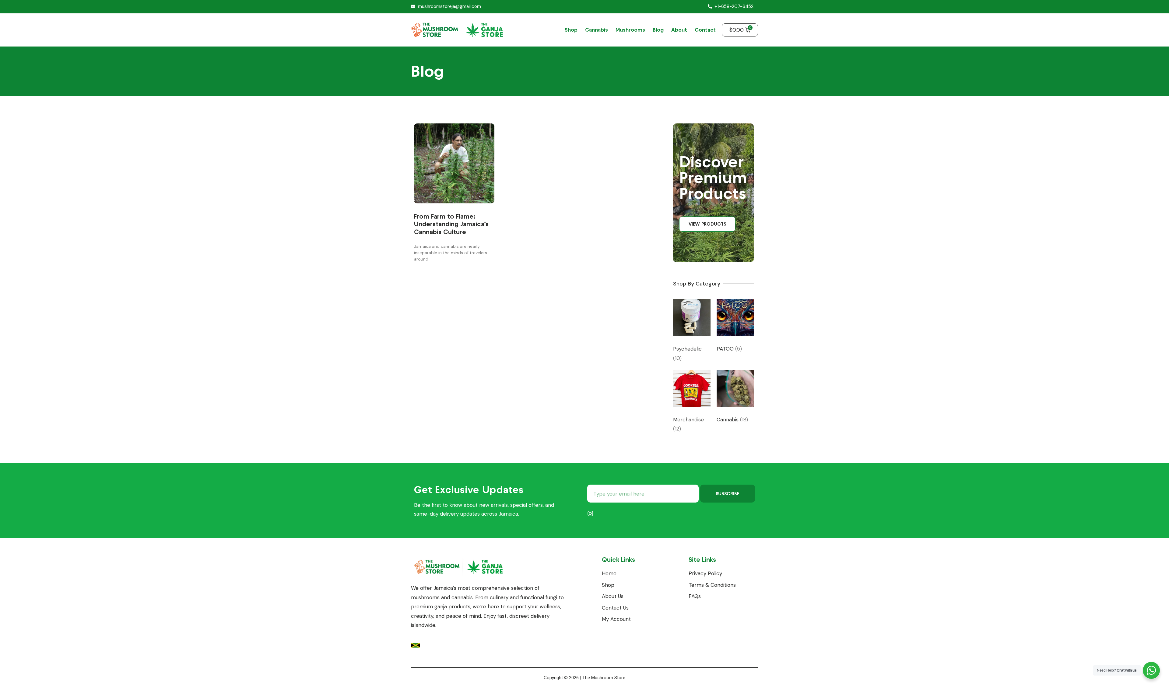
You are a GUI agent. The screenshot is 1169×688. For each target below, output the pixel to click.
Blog (658, 30)
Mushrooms (630, 30)
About (679, 30)
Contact (705, 30)
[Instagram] (590, 513)
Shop (571, 30)
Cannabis (596, 30)
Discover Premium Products (713, 177)
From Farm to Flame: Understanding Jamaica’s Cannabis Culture (451, 224)
